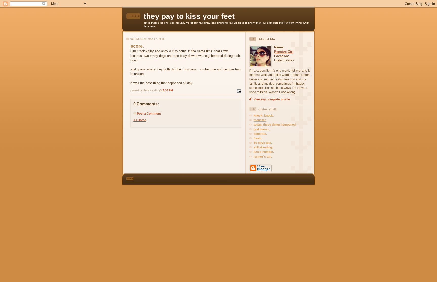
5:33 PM (168, 90)
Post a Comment (149, 113)
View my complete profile (272, 99)
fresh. (258, 138)
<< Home (139, 120)
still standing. (263, 147)
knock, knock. (264, 115)
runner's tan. (263, 156)
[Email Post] (238, 90)
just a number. (264, 152)
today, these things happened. (275, 124)
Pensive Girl (283, 52)
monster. (260, 120)
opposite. (260, 134)
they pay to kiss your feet (189, 16)
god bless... (262, 129)
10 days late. (263, 143)
